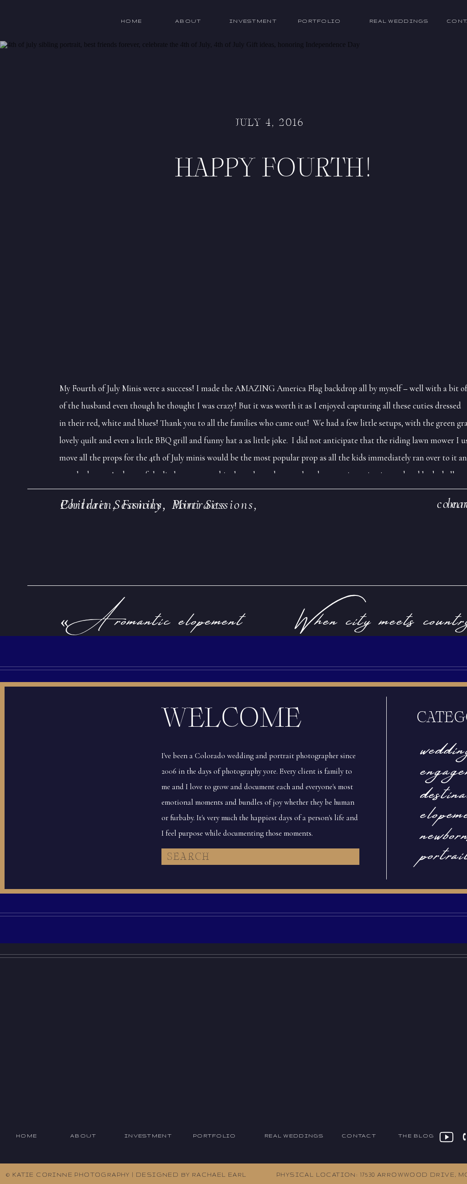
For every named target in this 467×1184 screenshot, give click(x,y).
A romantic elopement (160, 617)
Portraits (199, 504)
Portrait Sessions (111, 504)
